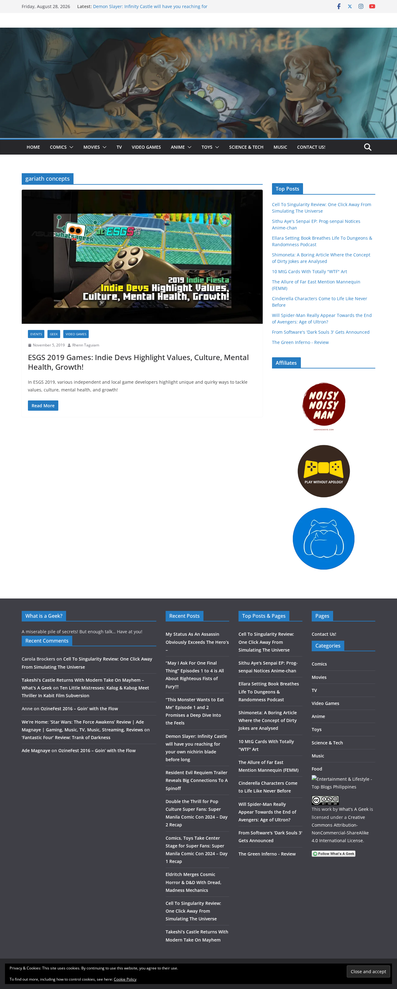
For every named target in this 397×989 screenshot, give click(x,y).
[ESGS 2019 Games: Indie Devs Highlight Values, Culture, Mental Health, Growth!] (142, 257)
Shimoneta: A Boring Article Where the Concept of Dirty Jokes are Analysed (268, 720)
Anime (178, 147)
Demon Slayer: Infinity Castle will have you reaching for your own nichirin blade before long (150, 9)
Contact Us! (311, 147)
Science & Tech (246, 147)
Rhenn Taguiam (85, 345)
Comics (58, 147)
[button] (70, 147)
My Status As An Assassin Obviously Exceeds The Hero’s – (197, 642)
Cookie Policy (125, 979)
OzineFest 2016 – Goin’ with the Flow (79, 708)
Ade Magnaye (36, 750)
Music (280, 147)
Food (317, 769)
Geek (54, 334)
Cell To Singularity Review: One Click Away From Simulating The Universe (193, 911)
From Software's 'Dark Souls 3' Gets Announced (321, 332)
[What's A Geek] (198, 32)
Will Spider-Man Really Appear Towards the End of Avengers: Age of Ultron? (267, 812)
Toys (207, 147)
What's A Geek (353, 809)
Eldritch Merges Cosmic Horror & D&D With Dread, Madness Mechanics (193, 882)
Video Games (146, 147)
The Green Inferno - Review (300, 342)
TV (119, 147)
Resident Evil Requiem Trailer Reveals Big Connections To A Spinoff (197, 780)
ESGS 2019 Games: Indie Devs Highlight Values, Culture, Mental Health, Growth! (138, 362)
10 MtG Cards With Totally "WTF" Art (309, 271)
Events (36, 334)
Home (33, 147)
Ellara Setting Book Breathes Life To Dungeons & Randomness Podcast (269, 691)
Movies (91, 147)
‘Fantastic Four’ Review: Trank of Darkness (66, 737)
